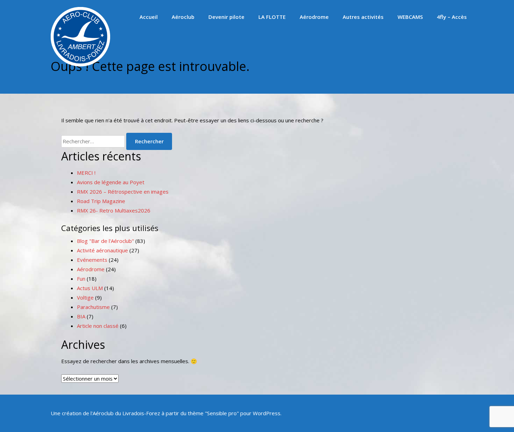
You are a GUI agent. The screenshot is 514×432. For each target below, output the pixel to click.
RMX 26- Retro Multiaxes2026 (113, 210)
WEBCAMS (410, 16)
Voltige (85, 297)
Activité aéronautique (102, 250)
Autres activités (363, 16)
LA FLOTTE (272, 16)
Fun (81, 278)
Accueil (149, 16)
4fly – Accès (452, 16)
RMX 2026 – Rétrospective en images (123, 191)
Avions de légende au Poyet (110, 182)
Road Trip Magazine (101, 200)
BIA (81, 316)
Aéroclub (183, 16)
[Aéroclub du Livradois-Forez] (80, 64)
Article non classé (98, 325)
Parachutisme (93, 306)
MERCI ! (86, 172)
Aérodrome (314, 16)
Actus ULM (90, 288)
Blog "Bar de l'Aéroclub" (105, 240)
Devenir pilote (226, 16)
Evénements (92, 259)
